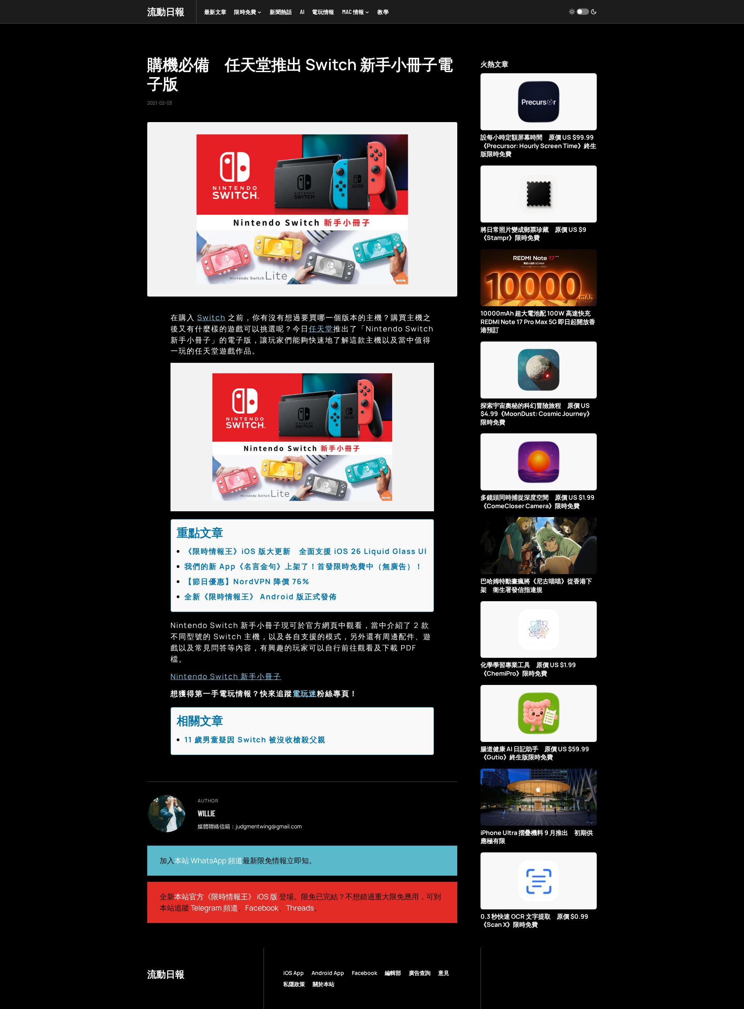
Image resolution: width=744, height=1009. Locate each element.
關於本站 (323, 984)
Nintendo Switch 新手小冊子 (225, 676)
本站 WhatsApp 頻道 (208, 860)
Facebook (262, 908)
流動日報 (165, 11)
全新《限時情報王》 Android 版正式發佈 (260, 597)
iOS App (293, 972)
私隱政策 (294, 984)
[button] (583, 11)
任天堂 (321, 329)
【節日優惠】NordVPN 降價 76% (247, 581)
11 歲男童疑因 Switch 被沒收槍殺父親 (255, 740)
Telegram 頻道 (214, 908)
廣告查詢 (420, 972)
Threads (300, 908)
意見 (443, 972)
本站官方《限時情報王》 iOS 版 (225, 897)
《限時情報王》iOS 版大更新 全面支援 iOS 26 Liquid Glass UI (305, 551)
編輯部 (393, 972)
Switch (211, 317)
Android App (328, 972)
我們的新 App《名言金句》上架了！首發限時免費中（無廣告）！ (303, 566)
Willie (206, 813)
